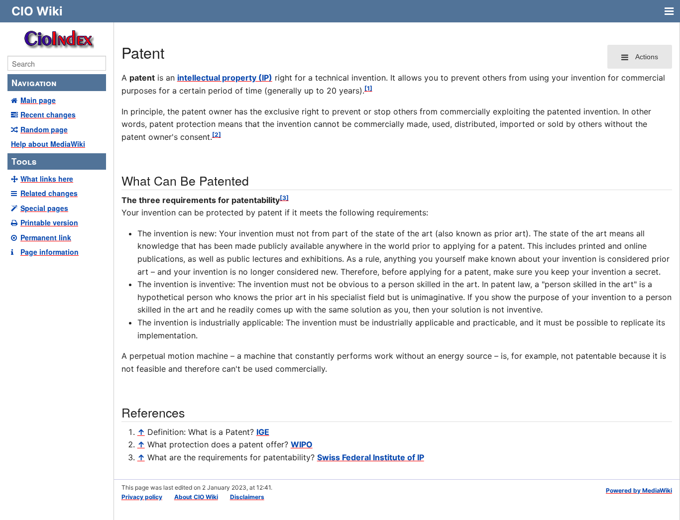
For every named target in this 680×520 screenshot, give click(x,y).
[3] (284, 198)
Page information (49, 252)
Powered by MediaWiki (639, 490)
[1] (368, 88)
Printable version (49, 222)
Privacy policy (141, 497)
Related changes (49, 193)
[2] (216, 134)
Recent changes (48, 114)
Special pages (44, 208)
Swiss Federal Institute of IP (370, 457)
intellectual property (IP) (224, 78)
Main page (38, 100)
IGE (262, 432)
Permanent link (45, 237)
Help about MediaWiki (48, 144)
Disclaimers (247, 497)
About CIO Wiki (196, 497)
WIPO (302, 444)
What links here (46, 179)
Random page (44, 129)
